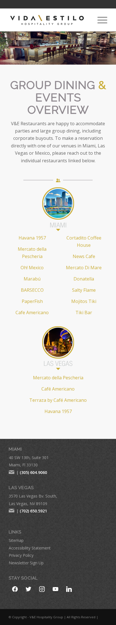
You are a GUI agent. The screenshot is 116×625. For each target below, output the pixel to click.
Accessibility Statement (30, 548)
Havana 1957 (32, 238)
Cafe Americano (32, 312)
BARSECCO (32, 290)
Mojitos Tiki (83, 301)
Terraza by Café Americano (58, 400)
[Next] (111, 48)
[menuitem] (99, 20)
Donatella (83, 279)
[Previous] (5, 48)
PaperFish (32, 301)
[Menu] (99, 20)
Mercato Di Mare (84, 267)
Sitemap (16, 540)
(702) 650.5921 (33, 511)
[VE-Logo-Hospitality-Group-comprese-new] (48, 20)
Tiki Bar (83, 312)
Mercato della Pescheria (58, 378)
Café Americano (58, 389)
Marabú (32, 279)
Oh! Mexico (32, 267)
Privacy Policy (21, 555)
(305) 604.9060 (33, 472)
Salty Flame (84, 290)
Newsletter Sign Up (26, 562)
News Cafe (84, 256)
